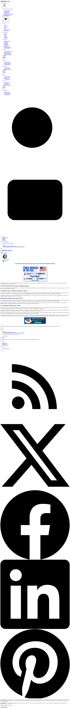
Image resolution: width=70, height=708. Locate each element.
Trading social (6, 83)
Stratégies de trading (7, 76)
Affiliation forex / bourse (8, 54)
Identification (4, 240)
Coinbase (5, 36)
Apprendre (4, 55)
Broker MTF (6, 44)
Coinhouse (5, 37)
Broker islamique (6, 46)
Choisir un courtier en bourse (8, 51)
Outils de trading (6, 94)
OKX (5, 35)
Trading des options (7, 67)
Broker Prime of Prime (7, 47)
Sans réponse (12, 243)
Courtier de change (7, 52)
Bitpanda (5, 33)
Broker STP (6, 42)
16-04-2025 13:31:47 (7, 250)
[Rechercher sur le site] (35, 164)
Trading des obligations (7, 69)
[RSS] (35, 420)
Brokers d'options (6, 12)
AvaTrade (5, 25)
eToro (5, 28)
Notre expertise (4, 344)
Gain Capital (27, 292)
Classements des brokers (8, 14)
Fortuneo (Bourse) (7, 29)
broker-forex (2, 337)
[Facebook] (35, 559)
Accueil (3, 236)
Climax (1, 252)
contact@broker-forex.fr (6, 348)
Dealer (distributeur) (7, 48)
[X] (35, 489)
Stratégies (4, 70)
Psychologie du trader (7, 79)
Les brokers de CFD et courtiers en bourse (9, 245)
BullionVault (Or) (6, 30)
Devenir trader (6, 78)
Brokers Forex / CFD (7, 10)
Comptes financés (7, 84)
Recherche (3, 238)
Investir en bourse (7, 62)
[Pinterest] (35, 698)
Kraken (5, 34)
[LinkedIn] (35, 628)
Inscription (3, 239)
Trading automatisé (7, 82)
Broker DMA (6, 43)
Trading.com (2, 302)
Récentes (8, 243)
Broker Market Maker (7, 41)
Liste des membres (5, 237)
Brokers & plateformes (6, 15)
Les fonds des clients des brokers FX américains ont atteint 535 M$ (13, 246)
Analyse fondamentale (7, 93)
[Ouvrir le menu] (0, 235)
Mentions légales (4, 343)
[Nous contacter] (35, 234)
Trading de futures (7, 68)
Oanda (1, 295)
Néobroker (5, 45)
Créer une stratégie (7, 77)
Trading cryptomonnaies (7, 63)
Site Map (3, 342)
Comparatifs (4, 3)
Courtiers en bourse (7, 11)
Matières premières (7, 64)
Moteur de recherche (5, 345)
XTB (5, 26)
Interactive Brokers (53, 300)
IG (20, 300)
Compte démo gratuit (3, 707)
